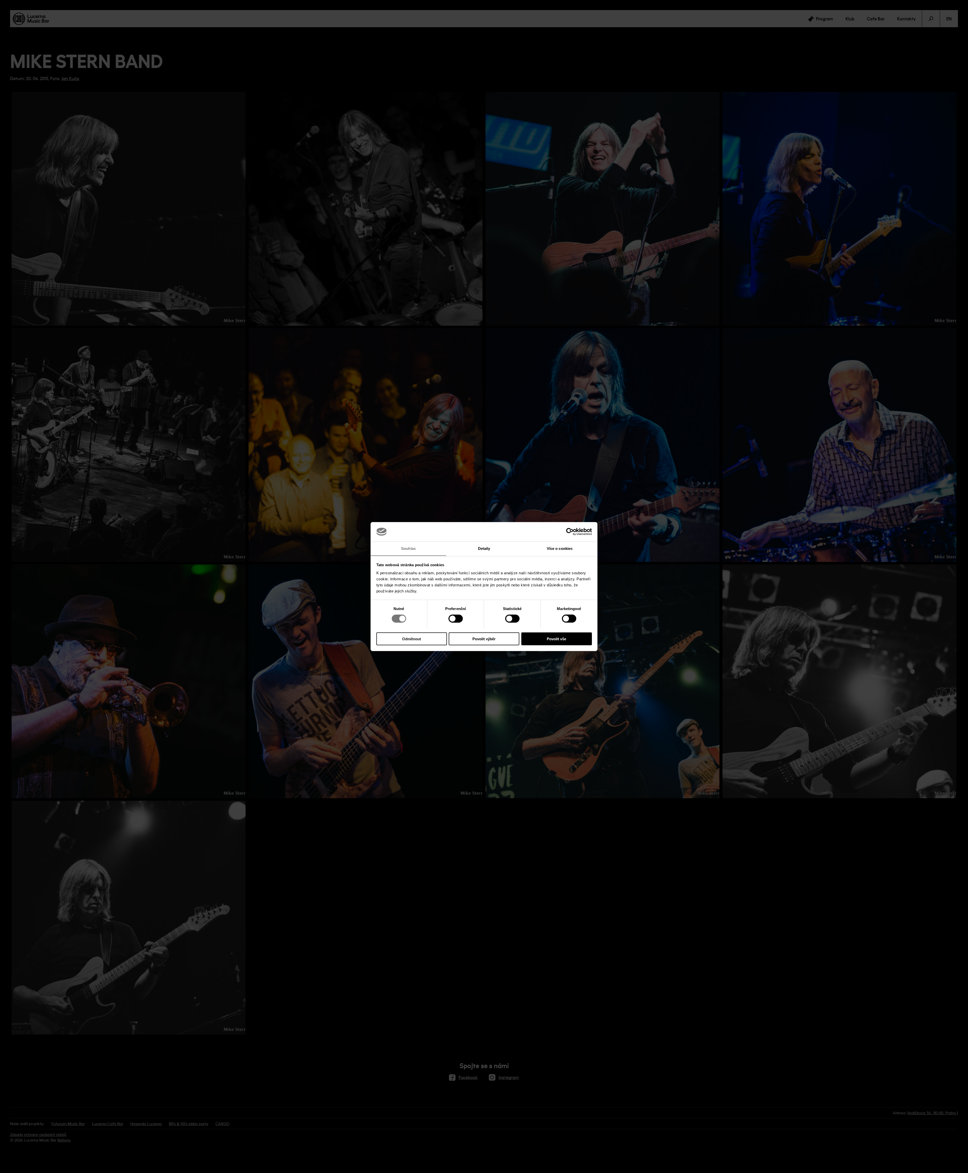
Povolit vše (556, 638)
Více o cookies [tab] (559, 548)
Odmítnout (411, 638)
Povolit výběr (484, 638)
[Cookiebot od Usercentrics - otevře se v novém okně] (570, 531)
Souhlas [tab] (408, 548)
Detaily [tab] (484, 548)
